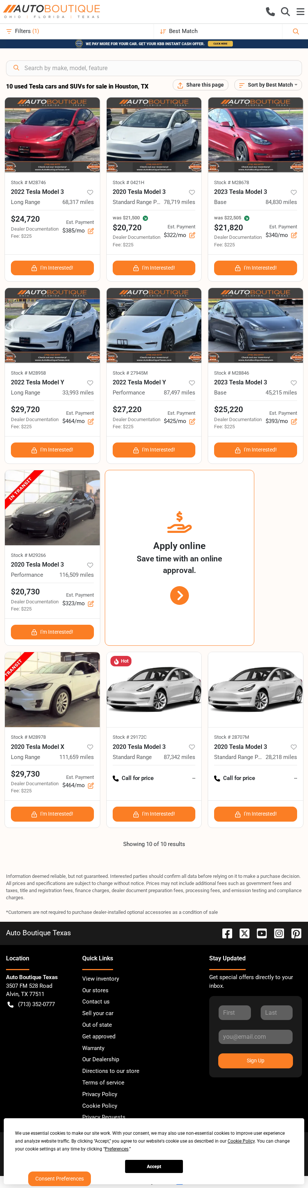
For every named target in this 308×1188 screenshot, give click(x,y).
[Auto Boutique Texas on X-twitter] (241, 932)
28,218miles (281, 757)
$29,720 (25, 409)
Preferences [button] (116, 1149)
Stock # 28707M (231, 737)
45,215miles (281, 392)
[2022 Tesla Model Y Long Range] (52, 325)
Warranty (93, 1048)
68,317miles (78, 202)
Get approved (98, 1036)
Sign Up (255, 1061)
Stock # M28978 (28, 737)
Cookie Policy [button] (241, 1141)
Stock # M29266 (28, 555)
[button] (270, 11)
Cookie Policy (99, 1105)
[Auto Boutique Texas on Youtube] (258, 932)
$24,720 (25, 219)
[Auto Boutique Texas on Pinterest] (293, 932)
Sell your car (97, 1013)
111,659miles (76, 757)
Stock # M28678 (231, 182)
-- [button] (193, 778)
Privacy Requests (103, 1117)
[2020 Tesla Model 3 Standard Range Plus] (154, 135)
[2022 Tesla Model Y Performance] (154, 325)
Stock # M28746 (28, 182)
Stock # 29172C (129, 737)
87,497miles (179, 392)
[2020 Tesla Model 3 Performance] (52, 507)
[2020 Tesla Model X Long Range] (52, 689)
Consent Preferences (59, 1179)
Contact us (96, 1001)
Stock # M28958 (28, 373)
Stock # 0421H (128, 182)
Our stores (95, 990)
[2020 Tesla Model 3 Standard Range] (154, 689)
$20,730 (25, 591)
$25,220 (228, 409)
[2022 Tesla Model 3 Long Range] (52, 135)
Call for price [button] (138, 778)
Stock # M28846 (231, 373)
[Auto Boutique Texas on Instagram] (276, 932)
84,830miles (281, 202)
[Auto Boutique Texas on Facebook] (224, 932)
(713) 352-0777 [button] (36, 1004)
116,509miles (76, 575)
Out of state (97, 1025)
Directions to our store (110, 1071)
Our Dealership (100, 1059)
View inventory (100, 978)
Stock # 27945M (130, 373)
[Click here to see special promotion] (154, 43)
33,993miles (78, 392)
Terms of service (103, 1082)
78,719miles (179, 202)
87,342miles (179, 757)
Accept (154, 1166)
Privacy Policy (99, 1094)
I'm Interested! (56, 268)
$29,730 (25, 774)
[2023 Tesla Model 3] (255, 135)
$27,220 (127, 409)
